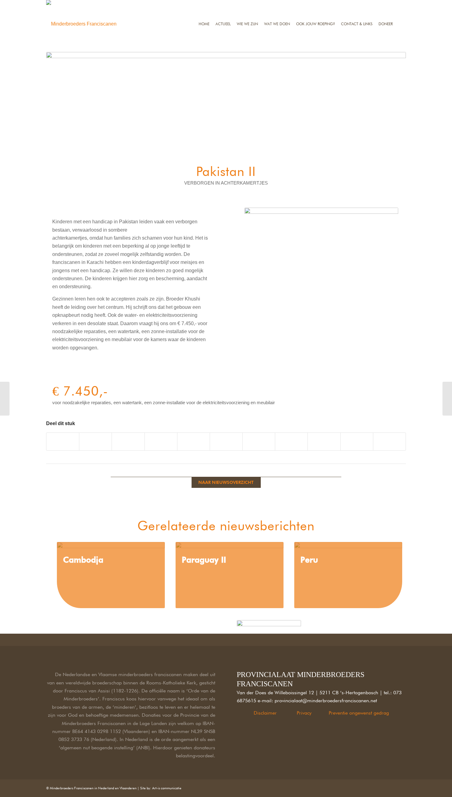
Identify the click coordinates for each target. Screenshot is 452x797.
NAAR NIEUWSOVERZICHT (226, 482)
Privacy (304, 713)
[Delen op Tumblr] (226, 441)
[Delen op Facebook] (62, 441)
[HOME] (204, 4)
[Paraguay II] (229, 575)
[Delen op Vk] (259, 441)
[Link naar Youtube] (389, 441)
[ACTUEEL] (223, 4)
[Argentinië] (5, 399)
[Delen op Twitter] (95, 441)
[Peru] (348, 575)
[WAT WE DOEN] (277, 4)
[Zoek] (401, 4)
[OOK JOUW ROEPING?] (315, 4)
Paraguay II (204, 559)
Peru (309, 559)
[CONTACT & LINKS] (356, 4)
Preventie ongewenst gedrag (359, 713)
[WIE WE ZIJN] (247, 4)
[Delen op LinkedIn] (193, 441)
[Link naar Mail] (401, 787)
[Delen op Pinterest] (161, 441)
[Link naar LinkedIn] (373, 787)
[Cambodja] (111, 575)
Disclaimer (265, 713)
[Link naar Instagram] (357, 441)
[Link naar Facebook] (364, 787)
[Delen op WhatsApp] (128, 441)
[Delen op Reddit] (291, 441)
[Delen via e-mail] (324, 441)
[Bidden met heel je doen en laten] (447, 399)
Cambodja (83, 559)
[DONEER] (385, 4)
